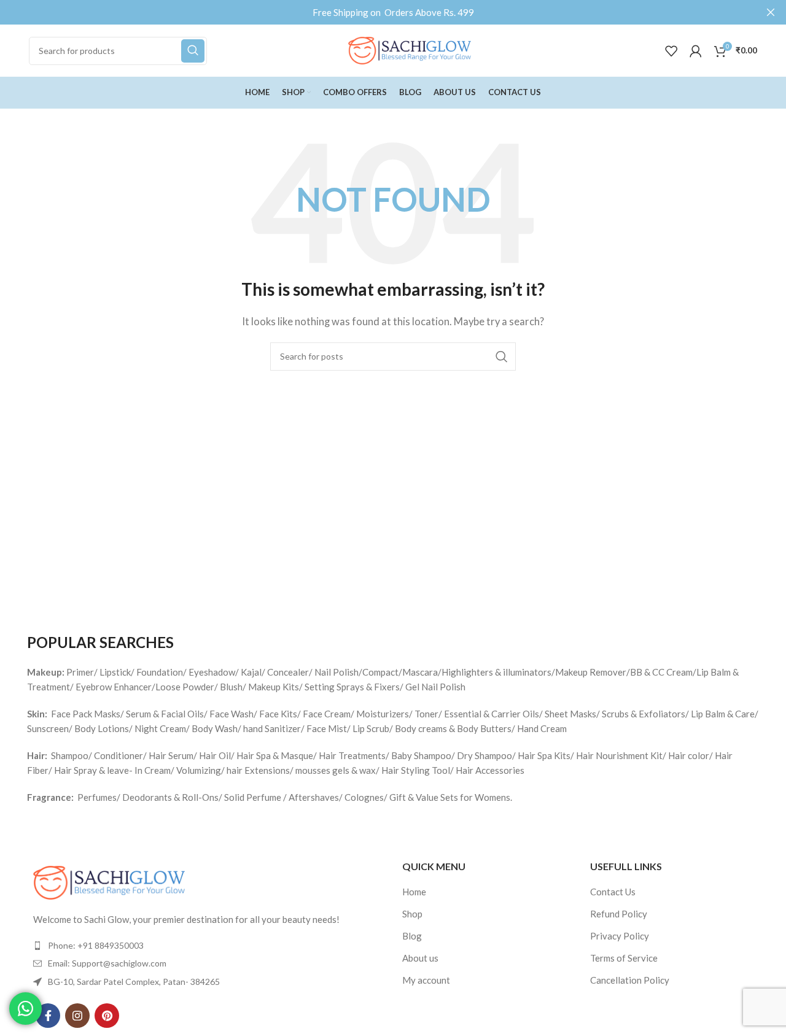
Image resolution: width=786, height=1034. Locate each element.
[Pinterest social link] (107, 1015)
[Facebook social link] (48, 1015)
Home (414, 891)
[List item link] (205, 945)
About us (420, 957)
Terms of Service (624, 957)
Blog (412, 935)
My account (426, 980)
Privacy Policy (619, 935)
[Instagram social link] (77, 1015)
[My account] (695, 51)
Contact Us (613, 891)
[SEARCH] (192, 51)
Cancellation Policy (629, 980)
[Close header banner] (770, 12)
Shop (412, 913)
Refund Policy (618, 913)
